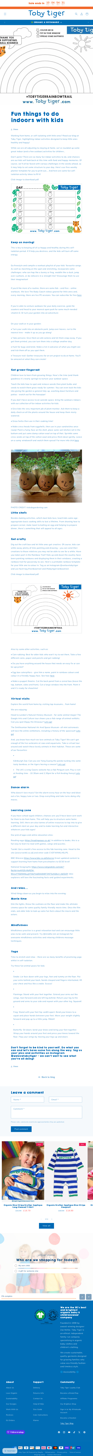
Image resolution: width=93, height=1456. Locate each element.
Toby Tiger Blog (66, 1423)
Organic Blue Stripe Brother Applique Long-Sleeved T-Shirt (23, 1206)
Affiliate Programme (68, 1398)
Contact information (54, 1455)
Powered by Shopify (36, 1452)
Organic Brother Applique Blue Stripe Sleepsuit (65, 1206)
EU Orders (10, 1420)
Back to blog (48, 1077)
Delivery (36, 1388)
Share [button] (15, 129)
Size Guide (37, 1409)
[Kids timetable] (46, 208)
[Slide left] (41, 1219)
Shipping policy (39, 1455)
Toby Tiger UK (23, 1452)
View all (46, 1226)
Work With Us (12, 1409)
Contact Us (38, 1398)
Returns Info (38, 1393)
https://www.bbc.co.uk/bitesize (39, 858)
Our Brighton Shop (68, 1404)
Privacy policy (62, 1452)
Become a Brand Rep (69, 1393)
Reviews (9, 1415)
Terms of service (75, 1452)
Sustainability (11, 1398)
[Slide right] (51, 1219)
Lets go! (48, 722)
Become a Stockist (68, 1418)
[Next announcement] (88, 22)
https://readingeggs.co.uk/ (37, 840)
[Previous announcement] (4, 22)
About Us (10, 1388)
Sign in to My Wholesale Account (70, 1410)
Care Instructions (40, 1415)
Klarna (36, 1420)
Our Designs (11, 1404)
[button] (5, 14)
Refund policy (50, 1452)
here (79, 295)
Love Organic (11, 1393)
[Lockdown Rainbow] (41, 633)
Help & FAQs (38, 1404)
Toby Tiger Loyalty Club (70, 1388)
